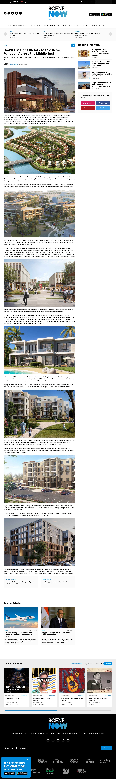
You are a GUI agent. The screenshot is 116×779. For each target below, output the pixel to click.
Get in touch (107, 748)
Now (9, 25)
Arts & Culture (43, 25)
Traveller (76, 25)
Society (25, 25)
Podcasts (94, 25)
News (20, 25)
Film (82, 25)
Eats (31, 25)
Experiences (24, 695)
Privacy (83, 2)
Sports (70, 25)
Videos (87, 25)
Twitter (104, 108)
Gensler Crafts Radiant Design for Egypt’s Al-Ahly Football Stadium (20, 583)
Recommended (76, 664)
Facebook (104, 103)
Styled (64, 25)
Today (85, 664)
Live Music (80, 695)
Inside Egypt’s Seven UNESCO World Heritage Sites (55, 583)
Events (15, 25)
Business (52, 25)
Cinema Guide (103, 25)
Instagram (88, 103)
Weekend (91, 664)
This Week (99, 664)
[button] (109, 681)
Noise (36, 25)
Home (59, 25)
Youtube (89, 108)
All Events (107, 663)
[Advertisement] (37, 594)
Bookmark (89, 2)
